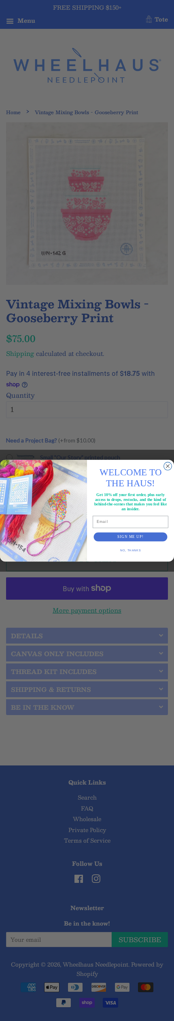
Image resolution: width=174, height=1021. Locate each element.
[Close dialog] (168, 466)
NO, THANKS (130, 550)
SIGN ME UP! (130, 536)
